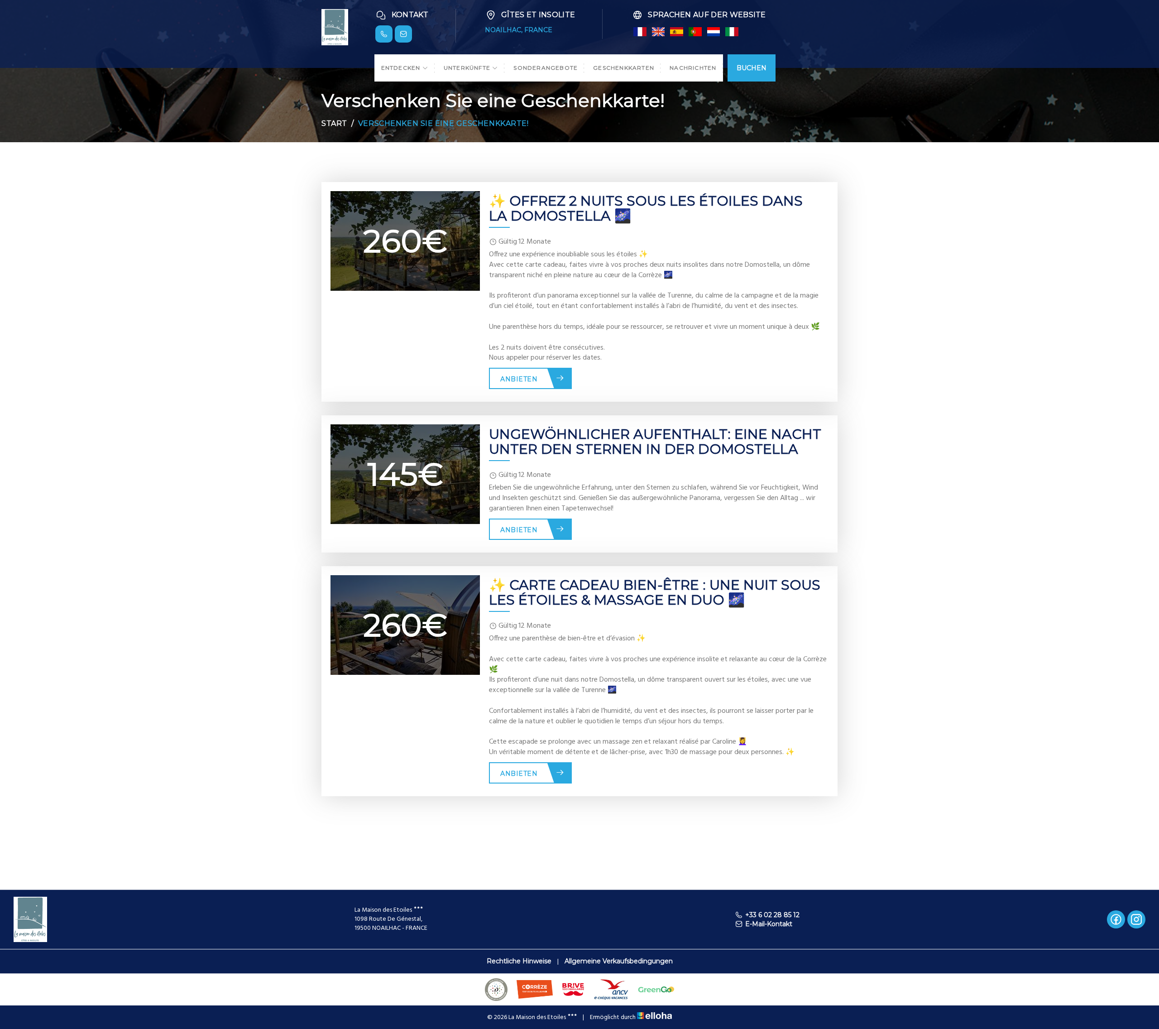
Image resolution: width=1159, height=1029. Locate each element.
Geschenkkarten (623, 67)
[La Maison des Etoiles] (334, 26)
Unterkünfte (468, 67)
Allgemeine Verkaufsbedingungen (619, 961)
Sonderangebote (545, 67)
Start (334, 123)
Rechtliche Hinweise (519, 961)
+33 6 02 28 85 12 (772, 915)
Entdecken (401, 67)
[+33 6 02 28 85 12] (384, 34)
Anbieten (518, 379)
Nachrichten (693, 67)
